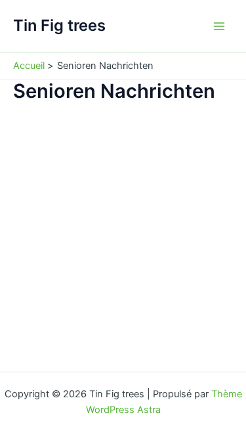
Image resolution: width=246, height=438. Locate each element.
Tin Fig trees (59, 25)
